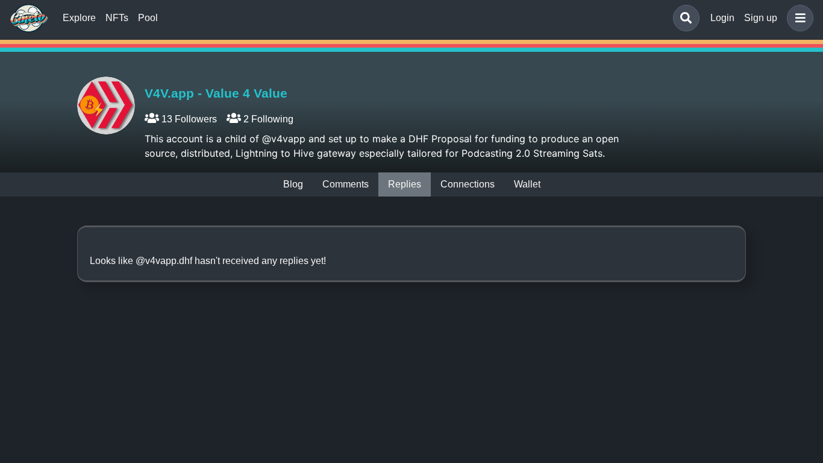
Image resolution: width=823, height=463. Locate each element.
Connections (467, 184)
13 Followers (188, 119)
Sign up (760, 18)
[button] (797, 18)
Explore (79, 18)
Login (722, 18)
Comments (345, 184)
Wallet (527, 184)
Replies (404, 184)
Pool (148, 18)
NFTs (116, 18)
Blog (293, 184)
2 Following (267, 119)
